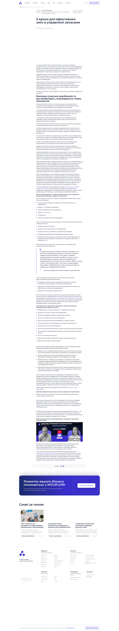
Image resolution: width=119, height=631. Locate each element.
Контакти (68, 3)
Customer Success (44, 578)
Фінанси (72, 562)
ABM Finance (43, 564)
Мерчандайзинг (73, 557)
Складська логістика (89, 557)
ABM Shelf (43, 557)
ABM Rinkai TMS (57, 562)
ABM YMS (56, 557)
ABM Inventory (44, 555)
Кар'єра (42, 581)
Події (48, 3)
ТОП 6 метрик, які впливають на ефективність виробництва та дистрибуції (32, 525)
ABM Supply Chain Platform (75, 577)
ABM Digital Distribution (58, 560)
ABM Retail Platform (74, 579)
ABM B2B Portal (44, 562)
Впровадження (44, 576)
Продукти (27, 3)
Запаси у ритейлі (73, 555)
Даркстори (87, 560)
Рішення (35, 3)
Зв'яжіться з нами (90, 574)
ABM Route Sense (57, 564)
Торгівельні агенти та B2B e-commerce (90, 563)
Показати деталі (70, 628)
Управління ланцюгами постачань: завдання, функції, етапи (84, 525)
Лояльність (72, 560)
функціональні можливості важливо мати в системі (64, 298)
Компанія (59, 3)
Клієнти (43, 3)
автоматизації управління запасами (46, 453)
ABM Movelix (43, 566)
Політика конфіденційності (26, 578)
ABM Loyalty (43, 560)
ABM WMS (56, 555)
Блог (54, 3)
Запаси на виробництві (89, 555)
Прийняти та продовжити (92, 628)
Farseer (55, 566)
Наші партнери (44, 579)
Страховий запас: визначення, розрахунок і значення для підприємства (59, 525)
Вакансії (55, 576)
